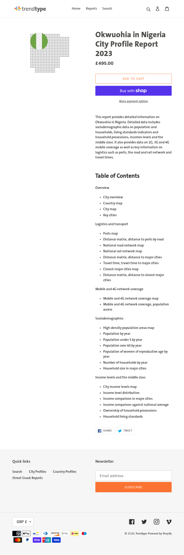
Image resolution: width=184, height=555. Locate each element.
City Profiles (37, 472)
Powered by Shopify (160, 533)
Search (17, 472)
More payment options (133, 101)
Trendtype (141, 533)
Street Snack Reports (27, 478)
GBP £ (22, 521)
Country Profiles (64, 472)
